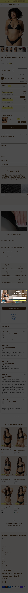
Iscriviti (19, 300)
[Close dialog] (26, 290)
